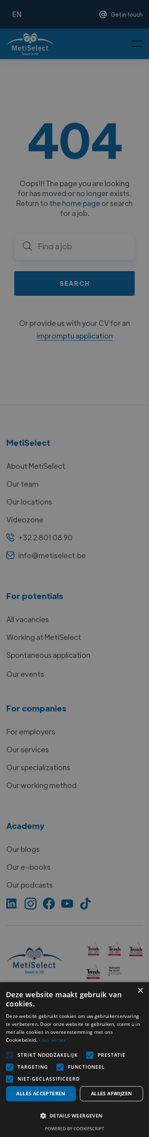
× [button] (140, 991)
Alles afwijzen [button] (111, 1093)
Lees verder (52, 1040)
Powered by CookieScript (74, 1128)
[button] (74, 1116)
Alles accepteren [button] (40, 1093)
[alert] (74, 568)
